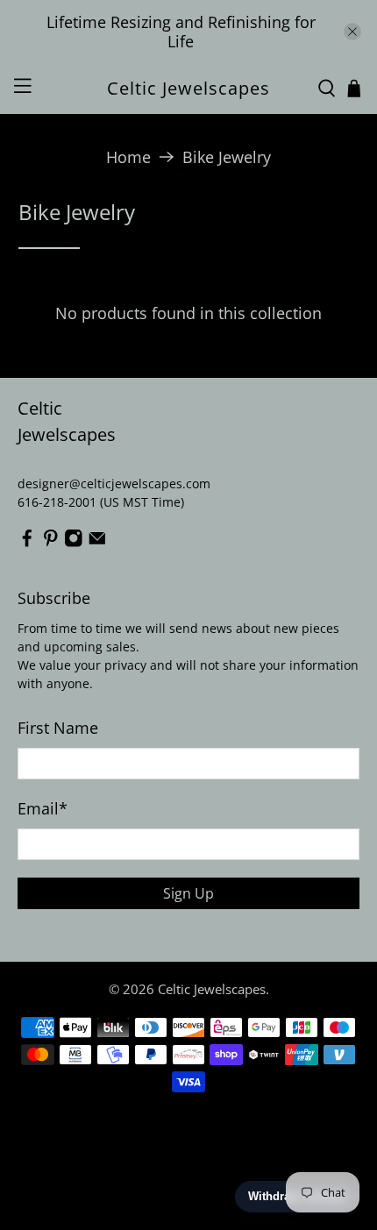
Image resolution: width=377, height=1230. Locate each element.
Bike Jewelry (226, 157)
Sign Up (188, 893)
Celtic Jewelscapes (212, 989)
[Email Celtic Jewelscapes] (97, 542)
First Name (58, 727)
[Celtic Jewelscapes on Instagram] (73, 542)
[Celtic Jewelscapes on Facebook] (27, 542)
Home (128, 157)
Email (43, 808)
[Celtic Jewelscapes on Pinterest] (50, 542)
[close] (352, 31)
